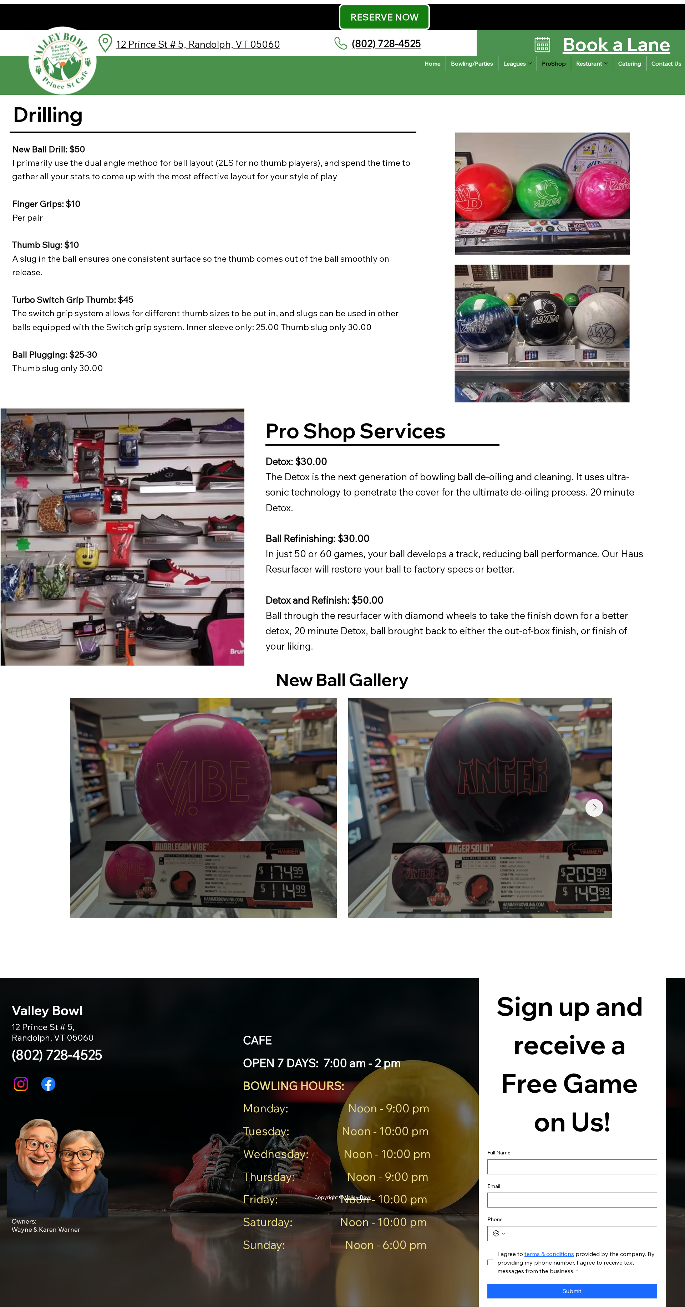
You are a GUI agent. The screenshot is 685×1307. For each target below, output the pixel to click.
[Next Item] (594, 808)
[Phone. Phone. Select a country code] (499, 1233)
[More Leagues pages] (530, 63)
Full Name (499, 1152)
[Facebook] (48, 1084)
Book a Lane (616, 44)
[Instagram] (20, 1084)
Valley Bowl (358, 1197)
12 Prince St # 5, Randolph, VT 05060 (198, 44)
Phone (495, 1219)
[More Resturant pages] (606, 63)
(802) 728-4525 (386, 43)
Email (493, 1186)
